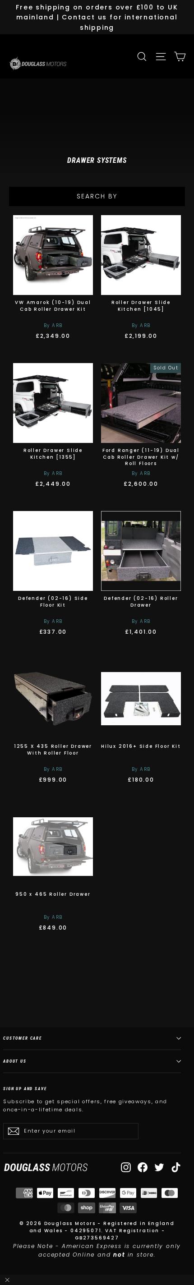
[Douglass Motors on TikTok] (176, 1167)
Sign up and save (25, 1088)
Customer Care (22, 1038)
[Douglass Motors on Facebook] (143, 1167)
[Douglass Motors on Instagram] (126, 1167)
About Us (15, 1061)
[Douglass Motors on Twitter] (159, 1167)
